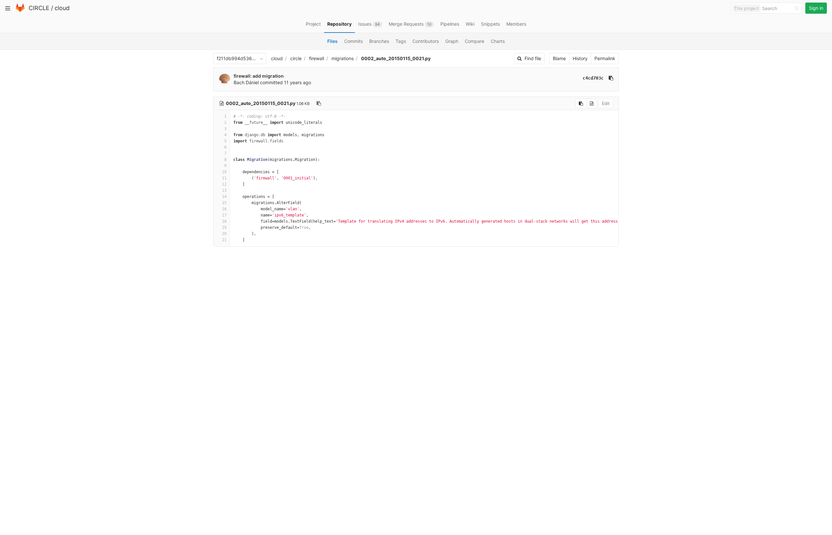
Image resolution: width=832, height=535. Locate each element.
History (580, 58)
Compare (474, 41)
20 (224, 233)
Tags (401, 41)
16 (224, 209)
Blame (559, 58)
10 (224, 172)
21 (224, 240)
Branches (379, 41)
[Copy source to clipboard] (581, 103)
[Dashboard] (20, 10)
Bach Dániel (246, 82)
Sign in (816, 8)
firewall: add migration (259, 76)
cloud (62, 8)
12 (224, 184)
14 (224, 196)
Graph (451, 41)
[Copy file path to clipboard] (319, 103)
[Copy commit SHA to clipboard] (611, 78)
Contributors (425, 41)
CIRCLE (39, 8)
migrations (343, 58)
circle (296, 58)
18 (224, 221)
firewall (316, 58)
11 (224, 178)
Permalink (604, 58)
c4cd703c (593, 78)
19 (224, 227)
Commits (353, 41)
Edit (606, 103)
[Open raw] (591, 103)
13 (224, 190)
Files (332, 41)
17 (224, 215)
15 (224, 203)
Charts (498, 41)
